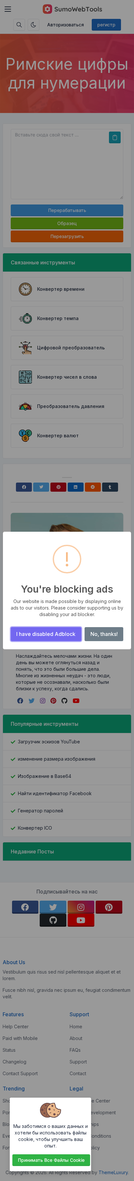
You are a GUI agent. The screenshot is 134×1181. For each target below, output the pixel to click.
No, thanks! (104, 634)
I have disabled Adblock (45, 634)
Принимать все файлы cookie (51, 1160)
